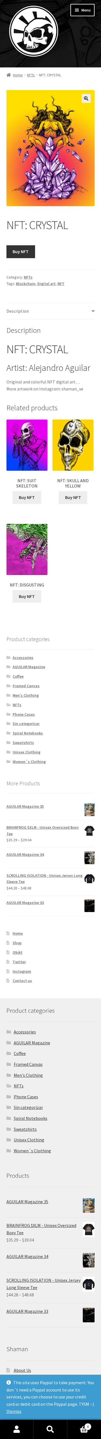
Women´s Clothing (29, 761)
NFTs (31, 74)
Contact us (22, 980)
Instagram (22, 971)
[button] (86, 98)
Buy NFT (21, 251)
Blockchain (25, 283)
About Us (22, 1370)
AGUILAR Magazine (29, 666)
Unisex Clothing (26, 752)
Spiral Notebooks (28, 733)
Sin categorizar (26, 723)
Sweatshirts (23, 742)
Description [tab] (17, 311)
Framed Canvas (26, 685)
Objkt (17, 952)
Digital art (46, 283)
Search (50, 1429)
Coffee (18, 676)
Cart (78, 1425)
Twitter (19, 961)
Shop (17, 942)
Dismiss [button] (13, 1411)
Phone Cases (24, 714)
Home (18, 74)
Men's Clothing (26, 695)
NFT (61, 283)
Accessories (23, 657)
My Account (17, 1429)
